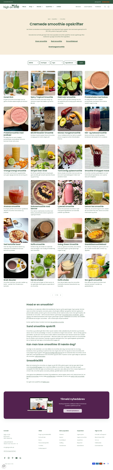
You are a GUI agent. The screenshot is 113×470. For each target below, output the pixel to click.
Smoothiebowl (72, 41)
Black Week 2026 (99, 437)
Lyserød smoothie (66, 206)
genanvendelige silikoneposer (53, 352)
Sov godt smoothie (93, 280)
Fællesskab (98, 443)
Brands (39, 6)
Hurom (61, 437)
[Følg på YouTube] (16, 458)
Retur (40, 440)
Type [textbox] (53, 63)
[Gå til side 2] (60, 295)
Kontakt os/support (100, 434)
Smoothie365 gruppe (36, 367)
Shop (30, 6)
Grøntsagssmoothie (56, 47)
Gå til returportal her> (10, 451)
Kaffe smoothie (38, 244)
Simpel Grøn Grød (39, 170)
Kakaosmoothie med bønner (40, 207)
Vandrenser (62, 445)
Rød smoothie (56, 41)
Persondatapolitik (44, 443)
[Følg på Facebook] (5, 458)
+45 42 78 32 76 (8, 442)
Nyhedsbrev (80, 445)
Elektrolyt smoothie (66, 97)
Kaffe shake (63, 280)
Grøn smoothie (41, 41)
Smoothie (62, 19)
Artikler (59, 6)
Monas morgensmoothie (69, 133)
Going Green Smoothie (68, 244)
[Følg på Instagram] (9, 458)
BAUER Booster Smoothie (42, 133)
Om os (97, 440)
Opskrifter (49, 6)
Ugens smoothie (82, 437)
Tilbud (24, 6)
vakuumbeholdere (40, 356)
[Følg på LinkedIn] (20, 458)
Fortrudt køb (42, 437)
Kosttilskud (62, 440)
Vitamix (61, 434)
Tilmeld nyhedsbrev (72, 411)
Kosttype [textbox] (44, 63)
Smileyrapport (43, 448)
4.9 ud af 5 (98, 2)
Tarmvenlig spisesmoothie (70, 170)
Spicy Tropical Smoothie (42, 97)
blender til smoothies (33, 376)
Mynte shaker (37, 280)
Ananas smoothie (12, 206)
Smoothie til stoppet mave (97, 170)
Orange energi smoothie (15, 170)
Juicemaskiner (88, 6)
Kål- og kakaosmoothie (96, 133)
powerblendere (51, 376)
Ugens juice (80, 434)
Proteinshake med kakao (96, 97)
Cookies (41, 445)
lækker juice (46, 382)
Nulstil (81, 63)
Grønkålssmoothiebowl (95, 244)
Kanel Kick (8, 97)
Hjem (49, 19)
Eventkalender (99, 445)
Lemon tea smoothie (94, 206)
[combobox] (33, 63)
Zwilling (61, 443)
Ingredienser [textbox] (69, 63)
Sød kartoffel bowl (12, 244)
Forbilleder (98, 6)
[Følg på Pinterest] (13, 458)
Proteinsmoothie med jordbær (13, 134)
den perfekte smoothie (57, 322)
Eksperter (79, 443)
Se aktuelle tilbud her (8, 1)
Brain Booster (10, 280)
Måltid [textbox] (31, 63)
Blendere (78, 6)
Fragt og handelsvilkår (45, 434)
